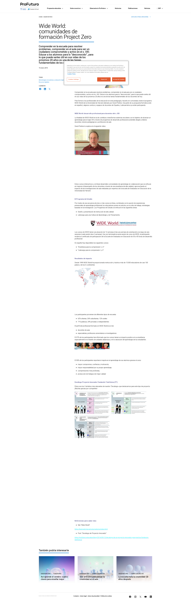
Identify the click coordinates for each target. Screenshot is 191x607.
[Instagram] (135, 596)
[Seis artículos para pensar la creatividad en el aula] (95, 569)
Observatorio (47, 16)
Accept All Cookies (118, 79)
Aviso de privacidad (93, 596)
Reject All (104, 79)
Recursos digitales (44, 82)
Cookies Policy (71, 74)
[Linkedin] (45, 89)
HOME (40, 16)
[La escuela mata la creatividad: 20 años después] (134, 569)
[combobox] (141, 16)
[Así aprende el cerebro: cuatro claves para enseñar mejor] (57, 569)
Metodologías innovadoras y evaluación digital (51, 80)
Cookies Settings (73, 79)
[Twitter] (49, 89)
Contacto (76, 596)
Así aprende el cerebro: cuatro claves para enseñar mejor (54, 578)
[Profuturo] (29, 6)
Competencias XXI (98, 574)
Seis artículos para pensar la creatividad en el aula (92, 578)
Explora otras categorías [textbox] (139, 17)
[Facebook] (40, 89)
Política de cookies (106, 596)
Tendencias (57, 574)
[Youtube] (145, 596)
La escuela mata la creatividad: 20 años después (133, 578)
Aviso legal (83, 596)
